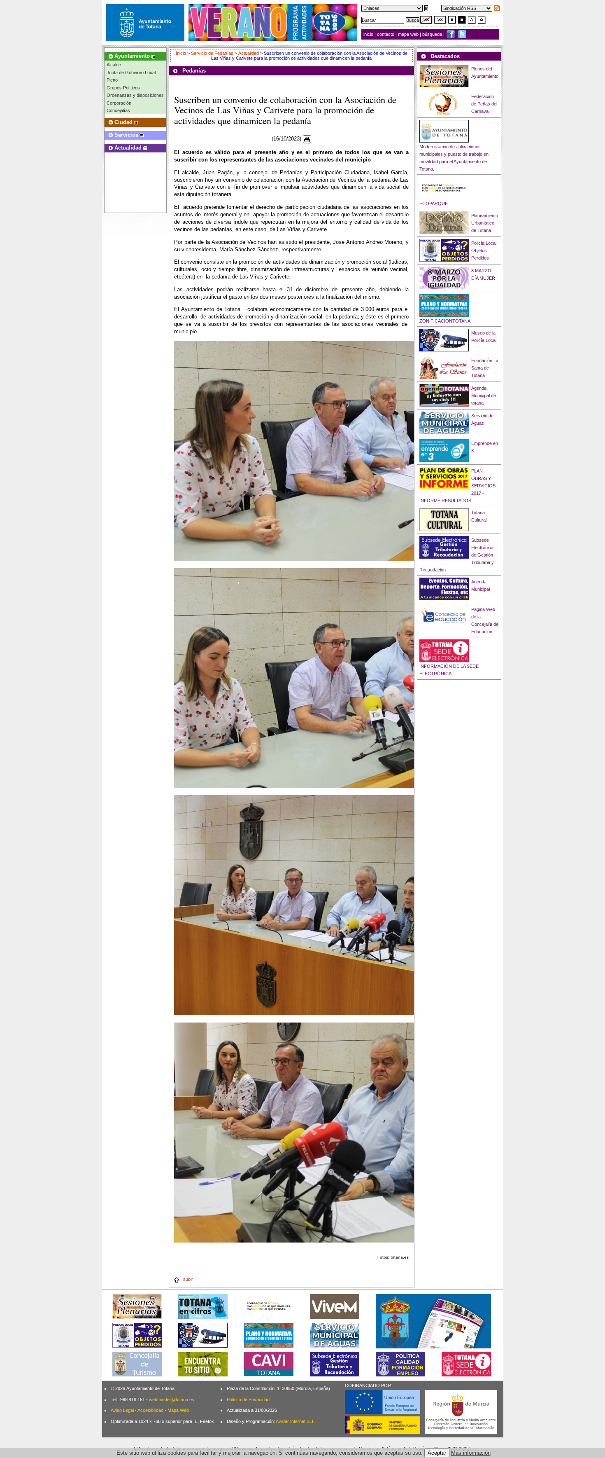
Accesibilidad (150, 1410)
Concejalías (118, 110)
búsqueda (432, 34)
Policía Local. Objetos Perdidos (484, 250)
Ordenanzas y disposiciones (135, 95)
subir (187, 1279)
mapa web (409, 34)
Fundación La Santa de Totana (484, 368)
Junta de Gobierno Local (131, 72)
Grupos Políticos (123, 87)
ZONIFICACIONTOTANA (444, 320)
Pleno (112, 79)
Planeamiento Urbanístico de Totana (484, 223)
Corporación (119, 103)
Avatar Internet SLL (295, 1421)
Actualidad (248, 53)
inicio (369, 34)
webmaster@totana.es (171, 1399)
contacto (385, 34)
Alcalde (114, 64)
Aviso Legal (122, 1410)
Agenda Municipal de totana (483, 395)
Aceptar (437, 1453)
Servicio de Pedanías (212, 53)
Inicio (181, 53)
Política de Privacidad (248, 1399)
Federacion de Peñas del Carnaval (484, 104)
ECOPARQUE (433, 203)
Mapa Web (178, 1410)
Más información (471, 1453)
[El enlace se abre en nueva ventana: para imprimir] (307, 139)
